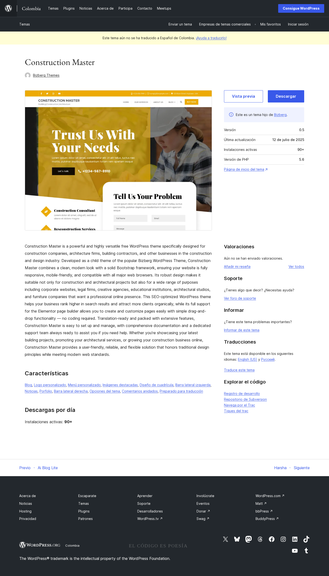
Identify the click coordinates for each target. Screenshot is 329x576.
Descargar (286, 96)
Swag (203, 519)
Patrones (85, 519)
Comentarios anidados (140, 391)
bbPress (264, 511)
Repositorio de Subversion (245, 399)
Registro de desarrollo (242, 393)
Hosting (25, 511)
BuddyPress (267, 519)
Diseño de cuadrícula (156, 385)
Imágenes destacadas (120, 385)
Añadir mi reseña (237, 266)
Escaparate (87, 496)
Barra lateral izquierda (193, 385)
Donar (203, 511)
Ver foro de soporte (240, 298)
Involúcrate (205, 496)
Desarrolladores (150, 511)
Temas (24, 24)
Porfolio (45, 391)
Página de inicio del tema (244, 169)
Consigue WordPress (301, 8)
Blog (28, 385)
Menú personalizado (84, 385)
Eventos (203, 503)
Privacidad (27, 519)
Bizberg (280, 115)
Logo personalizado (50, 385)
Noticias (31, 391)
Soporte (144, 503)
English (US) (247, 359)
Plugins (84, 511)
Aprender (144, 496)
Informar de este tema (241, 330)
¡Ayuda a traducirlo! (211, 38)
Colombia (72, 545)
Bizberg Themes (46, 75)
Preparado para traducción (181, 391)
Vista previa (243, 96)
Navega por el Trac (239, 405)
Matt (261, 503)
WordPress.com (270, 496)
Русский (268, 359)
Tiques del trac (236, 411)
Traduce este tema (239, 370)
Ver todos (296, 266)
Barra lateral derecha (71, 391)
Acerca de (27, 496)
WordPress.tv (150, 519)
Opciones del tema (105, 391)
